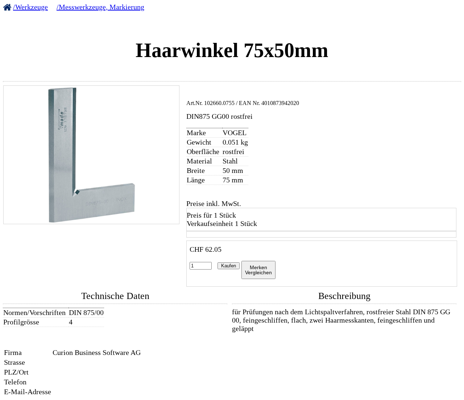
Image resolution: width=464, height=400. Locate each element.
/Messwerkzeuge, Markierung (100, 7)
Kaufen (228, 265)
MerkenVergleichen (258, 269)
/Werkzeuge (30, 7)
